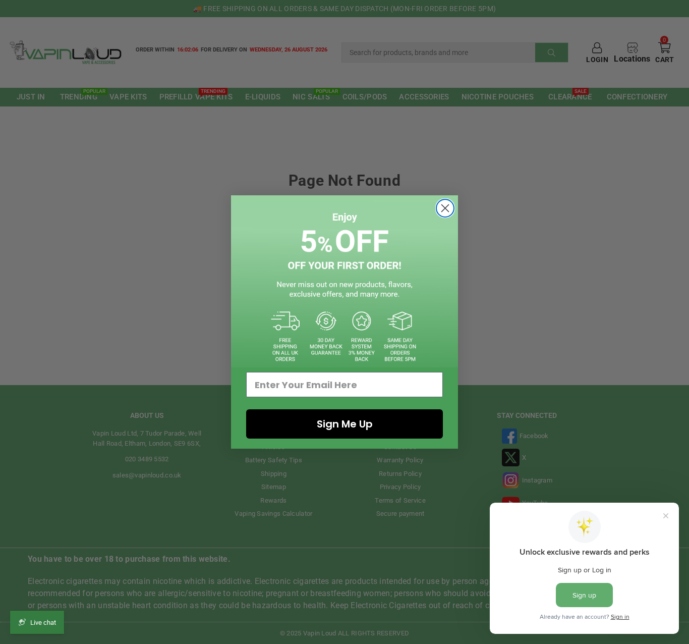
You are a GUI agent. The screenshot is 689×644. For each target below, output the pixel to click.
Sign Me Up (345, 424)
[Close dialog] (445, 208)
